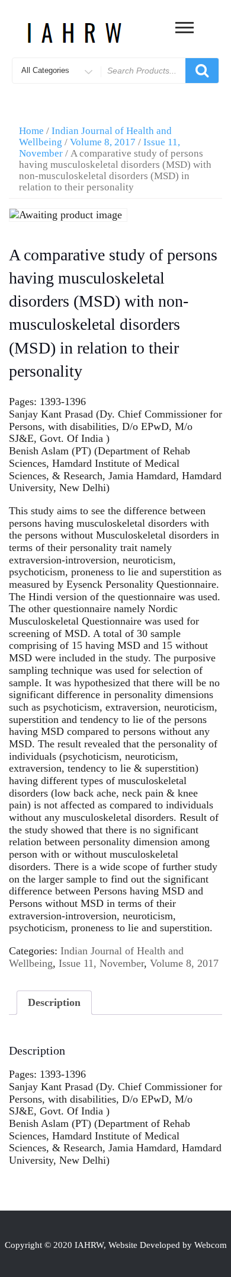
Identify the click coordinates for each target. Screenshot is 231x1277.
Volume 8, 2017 (103, 142)
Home (31, 130)
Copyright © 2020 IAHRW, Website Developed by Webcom (116, 1245)
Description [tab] (54, 1002)
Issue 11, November (101, 963)
